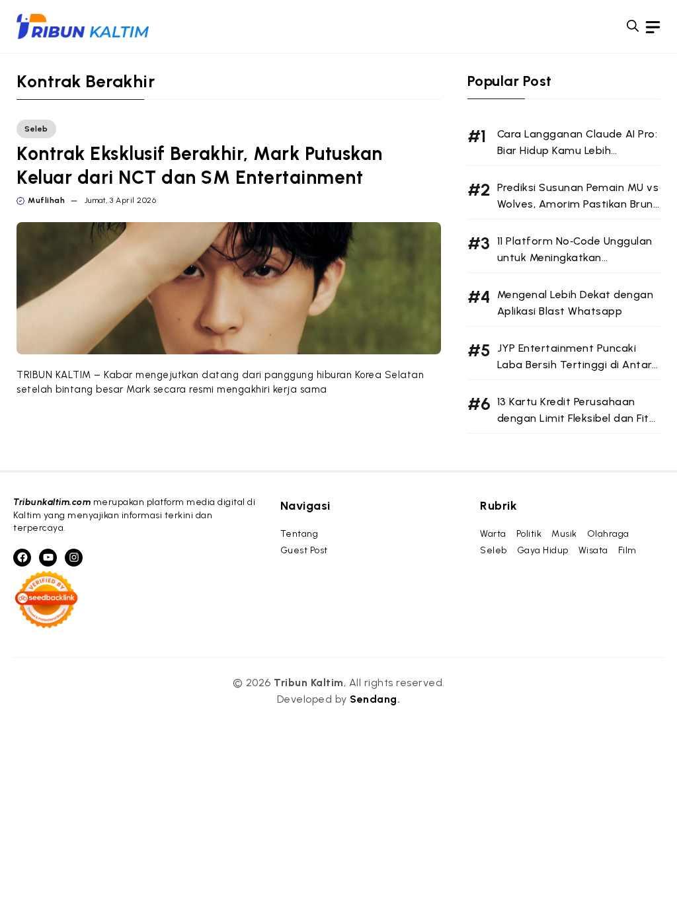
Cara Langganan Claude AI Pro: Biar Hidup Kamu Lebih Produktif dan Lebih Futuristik (577, 150)
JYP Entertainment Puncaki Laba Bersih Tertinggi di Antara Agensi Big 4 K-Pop (578, 364)
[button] (632, 26)
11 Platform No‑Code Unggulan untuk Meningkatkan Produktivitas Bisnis (575, 257)
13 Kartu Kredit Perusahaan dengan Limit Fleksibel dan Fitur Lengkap (578, 418)
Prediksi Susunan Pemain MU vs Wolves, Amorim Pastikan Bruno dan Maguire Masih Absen (578, 204)
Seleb (36, 129)
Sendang (373, 699)
